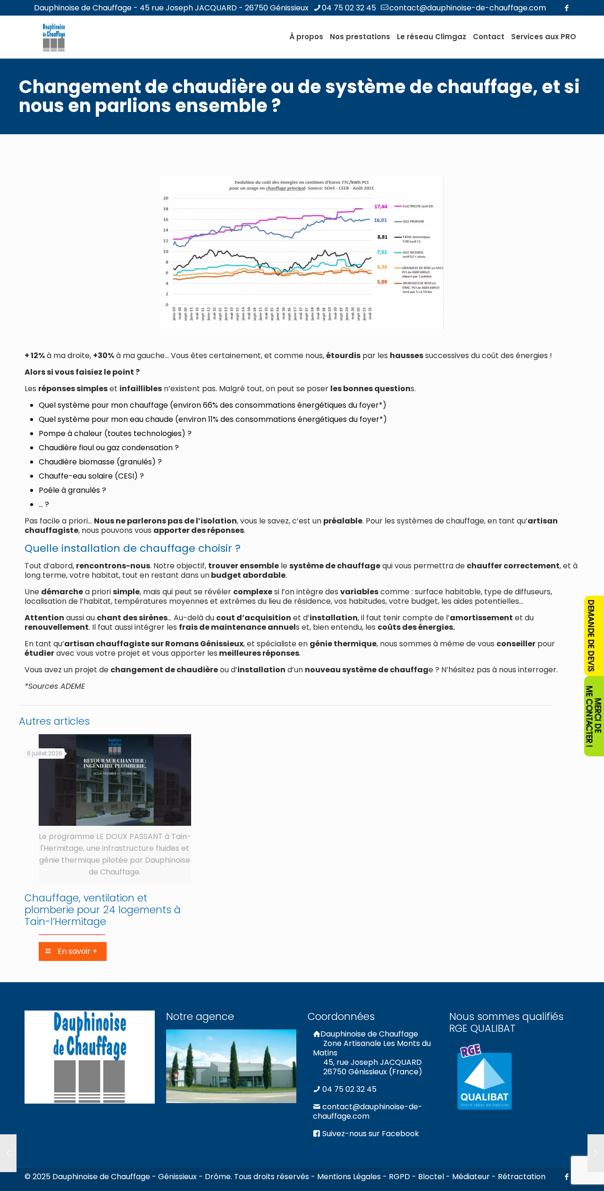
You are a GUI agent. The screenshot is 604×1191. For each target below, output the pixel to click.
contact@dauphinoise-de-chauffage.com (467, 7)
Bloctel (431, 1176)
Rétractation (521, 1176)
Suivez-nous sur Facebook (369, 1133)
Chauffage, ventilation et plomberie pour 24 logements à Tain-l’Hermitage (103, 909)
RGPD (399, 1176)
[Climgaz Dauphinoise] (54, 37)
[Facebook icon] (566, 8)
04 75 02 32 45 (349, 7)
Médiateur (471, 1176)
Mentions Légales (349, 1176)
